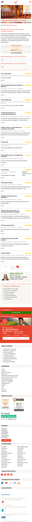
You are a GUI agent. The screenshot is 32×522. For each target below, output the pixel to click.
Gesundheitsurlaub (21, 453)
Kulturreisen (20, 465)
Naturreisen (3, 458)
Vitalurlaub (19, 454)
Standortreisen (20, 448)
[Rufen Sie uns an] (30, 2)
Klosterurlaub (4, 456)
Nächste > (12, 268)
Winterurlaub (20, 464)
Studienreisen (4, 448)
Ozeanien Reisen (5, 435)
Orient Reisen (4, 433)
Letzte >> (19, 268)
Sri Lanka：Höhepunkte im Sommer (22, 116)
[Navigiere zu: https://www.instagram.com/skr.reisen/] (2, 474)
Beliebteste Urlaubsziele (6, 453)
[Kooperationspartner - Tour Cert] (3, 501)
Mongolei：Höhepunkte (18, 158)
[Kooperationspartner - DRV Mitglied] (4, 517)
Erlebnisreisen (20, 450)
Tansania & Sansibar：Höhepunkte (22, 255)
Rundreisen (3, 446)
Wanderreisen (4, 465)
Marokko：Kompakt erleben (19, 242)
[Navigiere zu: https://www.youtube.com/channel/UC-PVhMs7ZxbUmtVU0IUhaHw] (5, 474)
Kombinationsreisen (21, 459)
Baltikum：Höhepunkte (17, 88)
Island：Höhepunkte (17, 227)
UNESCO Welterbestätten (22, 446)
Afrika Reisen (4, 430)
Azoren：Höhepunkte (17, 184)
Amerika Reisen (4, 432)
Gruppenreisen (20, 458)
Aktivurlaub (19, 451)
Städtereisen (4, 451)
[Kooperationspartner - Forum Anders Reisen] (2, 510)
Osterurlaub (3, 467)
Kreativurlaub (4, 454)
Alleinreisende (4, 461)
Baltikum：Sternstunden (19, 131)
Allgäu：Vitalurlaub (17, 199)
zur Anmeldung (16, 312)
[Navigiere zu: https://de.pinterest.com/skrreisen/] (11, 474)
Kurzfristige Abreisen (5, 459)
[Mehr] (2, 80)
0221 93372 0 (16, 274)
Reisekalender (4, 464)
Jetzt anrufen (16, 338)
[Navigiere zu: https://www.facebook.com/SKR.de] (8, 474)
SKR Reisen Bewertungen (11, 25)
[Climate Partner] (6, 494)
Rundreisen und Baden (6, 462)
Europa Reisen (4, 437)
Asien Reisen (4, 428)
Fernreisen (3, 450)
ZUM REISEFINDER (6, 440)
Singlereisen (20, 456)
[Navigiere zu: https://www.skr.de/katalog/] (16, 321)
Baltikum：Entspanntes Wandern (24, 75)
